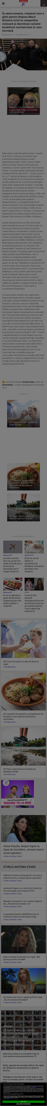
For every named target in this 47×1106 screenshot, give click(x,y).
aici (33, 1090)
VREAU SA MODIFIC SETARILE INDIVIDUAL (23, 1103)
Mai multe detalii (34, 1087)
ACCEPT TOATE (23, 1101)
